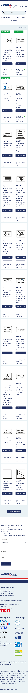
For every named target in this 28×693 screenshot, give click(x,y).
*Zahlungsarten (10, 677)
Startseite (3, 17)
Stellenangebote (5, 681)
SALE (10, 673)
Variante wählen (7, 64)
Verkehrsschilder (9, 17)
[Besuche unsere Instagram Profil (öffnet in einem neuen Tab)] (1, 610)
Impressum (3, 689)
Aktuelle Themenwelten (19, 673)
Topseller (21, 671)
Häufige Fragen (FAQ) (17, 675)
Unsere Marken (5, 675)
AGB (16, 689)
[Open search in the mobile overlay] (14, 13)
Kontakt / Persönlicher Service (9, 671)
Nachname (4, 551)
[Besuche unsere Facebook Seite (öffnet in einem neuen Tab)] (8, 610)
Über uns (13, 681)
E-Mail (3, 557)
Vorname (4, 546)
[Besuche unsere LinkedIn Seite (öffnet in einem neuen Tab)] (4, 610)
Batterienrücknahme (19, 679)
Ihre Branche (4, 539)
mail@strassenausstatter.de (7, 595)
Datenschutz (10, 689)
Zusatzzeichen (18, 17)
